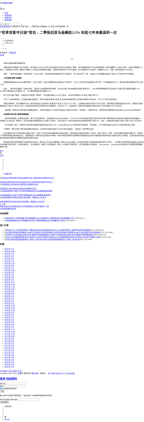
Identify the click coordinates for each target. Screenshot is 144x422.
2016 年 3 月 (9, 362)
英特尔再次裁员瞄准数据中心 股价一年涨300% (61, 239)
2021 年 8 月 (9, 265)
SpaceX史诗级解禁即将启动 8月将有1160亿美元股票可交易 (76, 237)
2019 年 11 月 (9, 287)
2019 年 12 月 (9, 284)
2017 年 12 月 (9, 331)
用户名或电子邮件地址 (9, 400)
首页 (6, 13)
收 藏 (2, 55)
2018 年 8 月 (9, 315)
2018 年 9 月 (9, 312)
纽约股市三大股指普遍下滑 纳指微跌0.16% (57, 218)
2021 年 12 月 (9, 263)
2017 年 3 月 (9, 353)
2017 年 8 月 (9, 341)
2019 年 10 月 (9, 289)
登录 (2, 378)
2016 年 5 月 (9, 357)
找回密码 (11, 378)
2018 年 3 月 (9, 327)
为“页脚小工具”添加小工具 (10, 371)
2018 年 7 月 (9, 317)
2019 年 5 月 (9, 301)
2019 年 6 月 (9, 298)
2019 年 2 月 (9, 303)
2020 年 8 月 (9, 272)
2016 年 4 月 (9, 360)
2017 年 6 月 (9, 346)
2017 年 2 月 (9, 355)
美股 (19, 373)
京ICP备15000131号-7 (56, 373)
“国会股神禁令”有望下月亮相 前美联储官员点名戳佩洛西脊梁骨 (25, 195)
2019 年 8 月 (9, 294)
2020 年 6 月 (9, 277)
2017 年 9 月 (9, 338)
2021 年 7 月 (9, 268)
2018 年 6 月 (9, 320)
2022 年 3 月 (9, 261)
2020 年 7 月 (9, 275)
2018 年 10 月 (9, 310)
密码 (2, 386)
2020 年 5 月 (9, 279)
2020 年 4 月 (9, 282)
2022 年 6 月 (9, 256)
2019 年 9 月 (9, 291)
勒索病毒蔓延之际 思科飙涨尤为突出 (50, 220)
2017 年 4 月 (9, 350)
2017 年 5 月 (9, 348)
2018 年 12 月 (9, 305)
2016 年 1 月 (9, 367)
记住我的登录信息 (9, 389)
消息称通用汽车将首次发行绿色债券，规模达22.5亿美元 (22, 202)
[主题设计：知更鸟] (70, 373)
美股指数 (8, 20)
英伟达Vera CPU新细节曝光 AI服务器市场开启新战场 (69, 230)
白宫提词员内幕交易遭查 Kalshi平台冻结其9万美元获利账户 (77, 232)
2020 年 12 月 (9, 270)
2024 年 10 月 (9, 251)
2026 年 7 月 (9, 249)
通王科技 (35, 373)
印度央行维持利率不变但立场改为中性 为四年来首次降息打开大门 (26, 182)
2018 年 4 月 (9, 324)
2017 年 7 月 (9, 343)
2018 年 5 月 (9, 322)
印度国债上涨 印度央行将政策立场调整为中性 (18, 188)
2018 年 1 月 (9, 329)
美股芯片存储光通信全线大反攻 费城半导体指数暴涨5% (73, 235)
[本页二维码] (6, 419)
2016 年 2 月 (9, 364)
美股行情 (8, 18)
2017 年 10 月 (9, 336)
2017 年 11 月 (9, 334)
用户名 (2, 384)
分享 (2, 156)
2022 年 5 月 (9, 258)
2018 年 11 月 (9, 308)
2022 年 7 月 (9, 254)
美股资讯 (8, 15)
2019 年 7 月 (9, 296)
